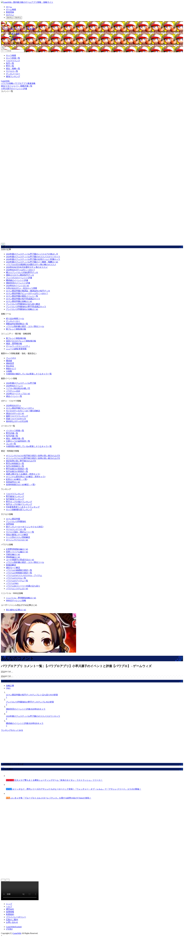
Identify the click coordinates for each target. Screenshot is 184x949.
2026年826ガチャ (13, 405)
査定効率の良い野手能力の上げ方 (21, 461)
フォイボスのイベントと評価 (19, 278)
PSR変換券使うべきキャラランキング (23, 507)
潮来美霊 (10, 363)
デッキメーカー (13, 74)
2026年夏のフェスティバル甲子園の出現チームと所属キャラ (33, 259)
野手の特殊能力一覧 (15, 463)
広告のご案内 (12, 920)
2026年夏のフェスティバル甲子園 (21, 383)
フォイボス (11, 358)
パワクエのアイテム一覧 (17, 581)
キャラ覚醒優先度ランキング (19, 509)
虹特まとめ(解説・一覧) (16, 479)
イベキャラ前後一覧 (15, 430)
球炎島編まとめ (13, 557)
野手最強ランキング (15, 496)
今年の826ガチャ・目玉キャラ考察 (21, 288)
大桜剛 (9, 371)
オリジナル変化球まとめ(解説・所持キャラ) (25, 477)
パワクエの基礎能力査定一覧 (19, 570)
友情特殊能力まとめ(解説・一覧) (20, 484)
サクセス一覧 (12, 71)
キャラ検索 (11, 55)
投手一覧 (10, 63)
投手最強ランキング (15, 499)
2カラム (10, 18)
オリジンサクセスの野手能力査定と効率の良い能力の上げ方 (33, 458)
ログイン (10, 15)
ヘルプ (9, 906)
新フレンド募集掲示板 (16, 329)
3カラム (18, 18)
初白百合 (10, 366)
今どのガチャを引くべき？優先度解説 (23, 411)
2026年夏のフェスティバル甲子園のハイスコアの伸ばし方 (32, 254)
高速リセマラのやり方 (16, 419)
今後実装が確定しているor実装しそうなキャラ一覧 (29, 374)
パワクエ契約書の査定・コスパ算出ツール (25, 326)
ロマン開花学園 (13, 519)
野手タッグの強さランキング (19, 502)
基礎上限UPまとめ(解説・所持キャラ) (23, 474)
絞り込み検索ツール (15, 318)
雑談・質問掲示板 (14, 343)
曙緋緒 (9, 361)
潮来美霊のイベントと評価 (18, 283)
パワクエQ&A (12, 583)
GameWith (17, 933)
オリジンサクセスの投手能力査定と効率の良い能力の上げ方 (33, 456)
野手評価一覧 (12, 433)
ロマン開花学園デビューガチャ (20, 408)
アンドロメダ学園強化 (16, 521)
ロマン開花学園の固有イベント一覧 (22, 296)
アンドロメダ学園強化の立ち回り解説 (23, 304)
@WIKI (9, 929)
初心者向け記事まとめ (16, 610)
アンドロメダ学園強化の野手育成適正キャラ (26, 307)
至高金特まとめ (13, 482)
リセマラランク (13, 61)
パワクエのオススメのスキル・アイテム (24, 575)
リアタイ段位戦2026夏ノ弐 (18, 388)
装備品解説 (11, 565)
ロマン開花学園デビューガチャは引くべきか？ (27, 293)
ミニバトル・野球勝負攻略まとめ (21, 598)
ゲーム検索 (11, 9)
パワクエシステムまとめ (17, 589)
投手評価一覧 (12, 436)
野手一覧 (10, 66)
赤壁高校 (10, 524)
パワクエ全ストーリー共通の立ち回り (23, 586)
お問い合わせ (12, 922)
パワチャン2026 (13, 391)
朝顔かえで (11, 369)
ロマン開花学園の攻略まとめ (19, 301)
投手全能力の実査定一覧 (17, 471)
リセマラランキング (15, 494)
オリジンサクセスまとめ (17, 540)
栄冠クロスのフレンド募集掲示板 (21, 341)
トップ (9, 904)
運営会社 (10, 909)
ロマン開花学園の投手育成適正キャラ (23, 299)
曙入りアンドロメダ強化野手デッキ (22, 272)
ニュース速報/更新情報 (16, 349)
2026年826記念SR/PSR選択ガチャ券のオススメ (27, 267)
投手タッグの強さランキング (19, 504)
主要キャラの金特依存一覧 (18, 441)
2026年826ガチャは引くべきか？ (20, 270)
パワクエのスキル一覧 (16, 578)
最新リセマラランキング (17, 416)
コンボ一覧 (11, 444)
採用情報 (10, 912)
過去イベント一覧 (14, 396)
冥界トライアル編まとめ (17, 552)
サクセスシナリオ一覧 (16, 529)
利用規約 (10, 914)
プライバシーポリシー (16, 917)
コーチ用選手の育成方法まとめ (20, 560)
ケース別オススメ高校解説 (18, 537)
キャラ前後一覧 (13, 58)
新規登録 (10, 12)
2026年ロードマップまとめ (18, 394)
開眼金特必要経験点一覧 (17, 324)
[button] (94, 42)
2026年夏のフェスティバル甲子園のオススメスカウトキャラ (33, 257)
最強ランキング (13, 76)
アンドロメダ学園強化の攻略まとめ (22, 309)
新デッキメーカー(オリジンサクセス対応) (24, 527)
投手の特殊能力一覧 (15, 466)
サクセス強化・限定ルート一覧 (20, 532)
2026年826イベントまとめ (17, 285)
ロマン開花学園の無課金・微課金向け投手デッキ (28, 291)
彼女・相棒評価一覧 (15, 438)
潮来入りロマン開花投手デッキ (20, 275)
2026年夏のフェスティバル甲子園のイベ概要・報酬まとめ (32, 262)
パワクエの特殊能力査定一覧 (19, 573)
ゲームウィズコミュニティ (18, 346)
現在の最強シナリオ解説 (17, 535)
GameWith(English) (14, 927)
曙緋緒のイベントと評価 (17, 280)
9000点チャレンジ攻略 (16, 600)
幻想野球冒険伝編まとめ (17, 549)
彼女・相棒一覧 (13, 68)
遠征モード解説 (13, 567)
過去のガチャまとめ (15, 413)
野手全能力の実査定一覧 (17, 469)
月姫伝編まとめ (13, 554)
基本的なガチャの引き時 (17, 421)
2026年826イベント (14, 386)
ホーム (9, 7)
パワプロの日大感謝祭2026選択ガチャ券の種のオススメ (31, 264)
